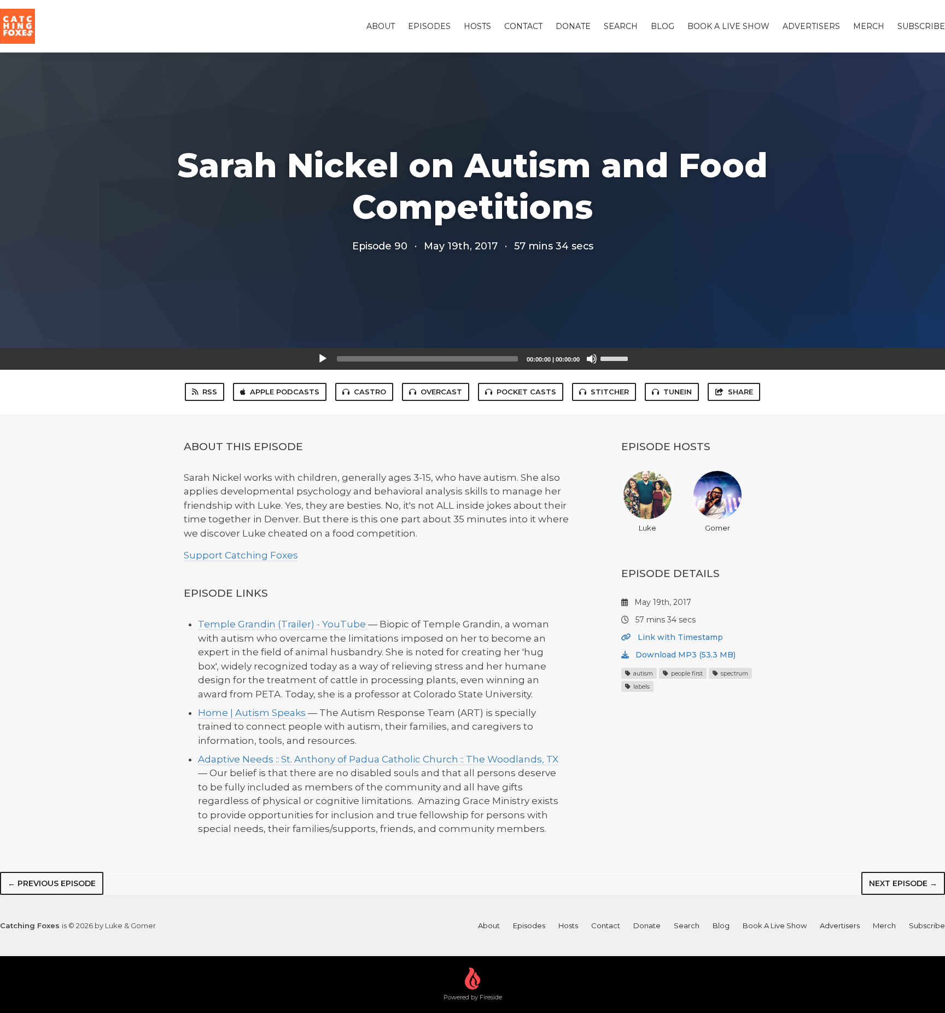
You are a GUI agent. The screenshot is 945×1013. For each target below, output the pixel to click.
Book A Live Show (728, 26)
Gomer (717, 527)
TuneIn (677, 391)
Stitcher (610, 391)
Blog (662, 26)
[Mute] (591, 358)
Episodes (429, 26)
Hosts (477, 26)
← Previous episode (52, 883)
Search (621, 26)
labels (641, 686)
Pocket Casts (526, 391)
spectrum (733, 673)
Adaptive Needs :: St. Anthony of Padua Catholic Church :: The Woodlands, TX (378, 759)
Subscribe (921, 26)
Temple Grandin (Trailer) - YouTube (283, 624)
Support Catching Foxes (241, 555)
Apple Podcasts (284, 391)
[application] (472, 359)
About (380, 26)
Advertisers (811, 26)
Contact (523, 26)
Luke (647, 527)
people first (686, 673)
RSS (209, 391)
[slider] (615, 358)
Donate (573, 26)
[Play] (322, 358)
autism (642, 673)
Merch (868, 26)
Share (740, 391)
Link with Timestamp (679, 637)
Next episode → (903, 883)
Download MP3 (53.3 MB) (684, 655)
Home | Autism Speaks (253, 712)
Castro (370, 391)
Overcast (441, 391)
